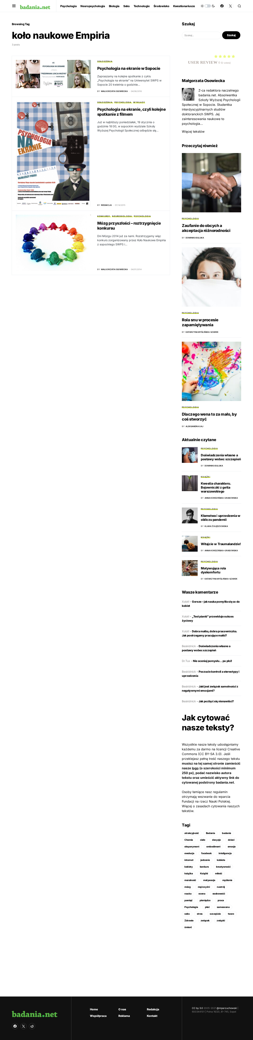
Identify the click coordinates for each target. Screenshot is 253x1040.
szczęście (215, 913)
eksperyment (191, 846)
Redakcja (153, 1009)
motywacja (209, 880)
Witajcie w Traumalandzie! (221, 544)
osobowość (218, 893)
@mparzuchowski (227, 1008)
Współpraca (98, 1015)
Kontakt (152, 1015)
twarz (231, 913)
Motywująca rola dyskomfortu (213, 570)
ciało (202, 839)
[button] (14, 6)
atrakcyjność (191, 833)
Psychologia (122, 102)
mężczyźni (204, 886)
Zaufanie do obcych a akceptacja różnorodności (206, 228)
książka (188, 873)
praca (221, 900)
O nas (122, 1009)
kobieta (221, 859)
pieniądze (205, 900)
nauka (187, 893)
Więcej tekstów (193, 131)
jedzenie (205, 859)
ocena (201, 893)
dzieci (231, 839)
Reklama (124, 1015)
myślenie (227, 880)
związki (221, 920)
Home (94, 1009)
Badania (210, 833)
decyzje (216, 839)
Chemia (188, 839)
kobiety (188, 866)
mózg (187, 886)
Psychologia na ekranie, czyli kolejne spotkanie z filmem (131, 112)
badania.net (225, 782)
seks (187, 913)
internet (188, 859)
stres (200, 913)
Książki (205, 477)
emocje (232, 846)
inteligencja (225, 853)
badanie (226, 833)
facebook (206, 853)
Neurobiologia (122, 216)
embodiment (213, 846)
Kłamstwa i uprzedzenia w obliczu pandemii (220, 518)
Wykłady (139, 102)
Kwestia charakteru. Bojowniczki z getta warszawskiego (216, 487)
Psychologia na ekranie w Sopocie (128, 68)
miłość (218, 873)
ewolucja (189, 853)
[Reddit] (32, 1026)
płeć (207, 907)
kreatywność (223, 866)
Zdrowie (189, 920)
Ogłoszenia (105, 61)
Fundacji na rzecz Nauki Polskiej (206, 801)
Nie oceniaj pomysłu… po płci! (212, 661)
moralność (190, 880)
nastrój (221, 886)
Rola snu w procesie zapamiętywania (200, 322)
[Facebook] (222, 6)
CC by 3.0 (197, 1008)
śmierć (188, 927)
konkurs (204, 866)
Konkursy (103, 216)
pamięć (188, 900)
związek (205, 920)
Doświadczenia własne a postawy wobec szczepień (221, 457)
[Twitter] (230, 6)
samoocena (223, 907)
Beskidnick (189, 646)
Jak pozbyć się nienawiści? (216, 701)
